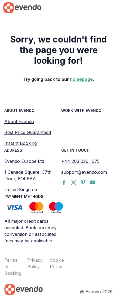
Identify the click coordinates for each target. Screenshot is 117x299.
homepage (81, 79)
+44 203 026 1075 (80, 161)
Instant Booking (20, 143)
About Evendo (19, 121)
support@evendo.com (84, 172)
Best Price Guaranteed (27, 132)
